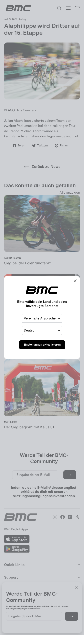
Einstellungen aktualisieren (42, 344)
